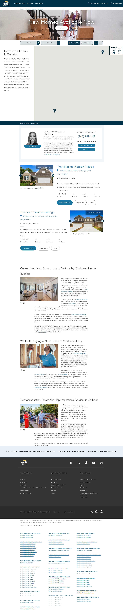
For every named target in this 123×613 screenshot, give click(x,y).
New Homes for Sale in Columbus (84, 537)
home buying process (79, 353)
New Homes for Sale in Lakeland (27, 575)
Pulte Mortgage (62, 374)
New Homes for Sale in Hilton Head (84, 565)
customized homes (82, 299)
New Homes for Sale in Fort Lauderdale (28, 569)
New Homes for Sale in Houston (83, 584)
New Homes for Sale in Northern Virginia (85, 592)
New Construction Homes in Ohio (86, 533)
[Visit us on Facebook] (71, 463)
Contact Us (104, 3)
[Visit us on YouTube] (93, 463)
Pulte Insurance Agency (58, 485)
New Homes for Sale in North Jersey (56, 580)
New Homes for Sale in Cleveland (84, 535)
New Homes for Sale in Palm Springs (27, 550)
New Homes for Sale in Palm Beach (27, 581)
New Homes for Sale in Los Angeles (27, 546)
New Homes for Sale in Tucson (26, 537)
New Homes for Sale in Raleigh (55, 603)
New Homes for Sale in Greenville (84, 563)
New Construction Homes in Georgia (30, 591)
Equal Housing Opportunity (88, 479)
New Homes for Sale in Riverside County (28, 552)
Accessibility (83, 490)
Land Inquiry (83, 498)
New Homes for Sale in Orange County (28, 548)
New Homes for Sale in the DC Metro (56, 544)
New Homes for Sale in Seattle (83, 599)
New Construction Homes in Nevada (58, 568)
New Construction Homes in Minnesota (59, 561)
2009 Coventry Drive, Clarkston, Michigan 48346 (75, 171)
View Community (64, 202)
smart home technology (79, 314)
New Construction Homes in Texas (86, 578)
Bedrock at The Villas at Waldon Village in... (102, 451)
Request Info (80, 202)
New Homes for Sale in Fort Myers (27, 571)
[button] (19, 3)
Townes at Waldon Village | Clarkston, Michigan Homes (37, 451)
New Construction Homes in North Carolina (61, 595)
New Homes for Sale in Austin (83, 580)
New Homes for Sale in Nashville (83, 573)
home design (72, 303)
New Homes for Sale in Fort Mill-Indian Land (86, 561)
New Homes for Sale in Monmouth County (57, 578)
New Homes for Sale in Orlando (26, 579)
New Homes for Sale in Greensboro (56, 601)
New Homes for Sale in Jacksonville (27, 573)
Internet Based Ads (85, 482)
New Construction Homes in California (31, 542)
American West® (25, 490)
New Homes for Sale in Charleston (84, 557)
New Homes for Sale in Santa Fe (55, 591)
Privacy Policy (69, 512)
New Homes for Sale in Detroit (55, 557)
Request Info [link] (86, 149)
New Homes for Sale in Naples (26, 577)
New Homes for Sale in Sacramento (27, 554)
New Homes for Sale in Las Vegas (55, 570)
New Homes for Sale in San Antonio (84, 586)
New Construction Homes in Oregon (87, 542)
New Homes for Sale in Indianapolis (27, 608)
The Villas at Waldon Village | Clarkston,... (71, 451)
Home (22, 9)
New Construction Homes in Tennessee (87, 571)
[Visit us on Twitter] (78, 463)
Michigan (28, 9)
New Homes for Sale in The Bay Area (27, 544)
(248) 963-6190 (25, 219)
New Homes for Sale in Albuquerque (56, 589)
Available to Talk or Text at (86, 132)
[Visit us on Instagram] (101, 463)
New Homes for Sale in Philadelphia (84, 550)
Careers (53, 490)
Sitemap (53, 493)
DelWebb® (23, 482)
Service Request (117, 3)
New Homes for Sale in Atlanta (26, 593)
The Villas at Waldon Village (75, 166)
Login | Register (94, 3)
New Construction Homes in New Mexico (59, 587)
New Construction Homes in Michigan (59, 555)
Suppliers (82, 485)
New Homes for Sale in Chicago (26, 602)
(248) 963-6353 (62, 174)
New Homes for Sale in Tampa (26, 585)
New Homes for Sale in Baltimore (55, 542)
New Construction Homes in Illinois (30, 600)
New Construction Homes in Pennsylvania (88, 548)
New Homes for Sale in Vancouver (84, 601)
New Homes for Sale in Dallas (83, 582)
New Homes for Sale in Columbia (84, 559)
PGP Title (54, 482)
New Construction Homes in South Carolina (89, 555)
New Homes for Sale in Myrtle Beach (84, 567)
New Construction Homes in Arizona (30, 533)
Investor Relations (56, 488)
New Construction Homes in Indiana (30, 606)
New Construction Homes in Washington (88, 597)
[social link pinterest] (43, 188)
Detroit (34, 9)
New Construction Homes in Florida (30, 567)
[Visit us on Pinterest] (86, 463)
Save (91, 202)
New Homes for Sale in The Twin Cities (57, 563)
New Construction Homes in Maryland (59, 540)
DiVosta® (23, 485)
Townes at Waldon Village (37, 212)
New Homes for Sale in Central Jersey (56, 582)
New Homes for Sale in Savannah (27, 595)
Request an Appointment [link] (86, 145)
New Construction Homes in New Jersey (59, 576)
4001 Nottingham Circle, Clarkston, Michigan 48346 (40, 216)
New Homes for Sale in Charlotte (55, 599)
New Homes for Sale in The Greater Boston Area (59, 550)
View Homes (61, 28)
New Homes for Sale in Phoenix (26, 535)
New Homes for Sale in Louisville (55, 535)
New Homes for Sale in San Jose (27, 556)
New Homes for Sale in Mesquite (55, 572)
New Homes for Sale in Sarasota (27, 583)
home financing (39, 374)
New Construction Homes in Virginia (87, 590)
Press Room (83, 488)
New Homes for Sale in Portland (83, 544)
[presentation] (1, 25)
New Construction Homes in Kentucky (59, 533)
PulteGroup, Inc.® (25, 493)
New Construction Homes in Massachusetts (60, 548)
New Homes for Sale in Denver (26, 562)
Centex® (23, 479)
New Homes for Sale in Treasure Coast (28, 587)
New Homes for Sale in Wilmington (56, 605)
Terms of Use (56, 512)
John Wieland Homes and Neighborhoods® (33, 488)
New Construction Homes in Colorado (30, 560)
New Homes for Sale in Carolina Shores (57, 597)
